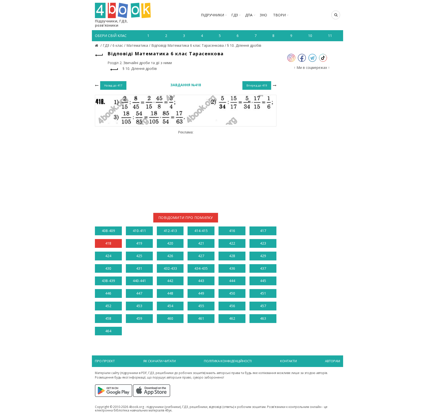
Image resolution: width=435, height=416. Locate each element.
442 (170, 280)
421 (201, 243)
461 (201, 318)
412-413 (170, 230)
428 (232, 255)
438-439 (108, 280)
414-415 (201, 230)
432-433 (170, 268)
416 (232, 230)
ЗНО (263, 15)
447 (139, 293)
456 (232, 305)
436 (232, 268)
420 (170, 243)
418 (108, 243)
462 (232, 318)
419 (139, 243)
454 (170, 305)
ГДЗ (234, 15)
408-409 (108, 230)
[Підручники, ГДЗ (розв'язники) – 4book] (97, 45)
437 (263, 268)
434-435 (201, 268)
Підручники (212, 15)
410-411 (139, 230)
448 (170, 293)
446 (108, 293)
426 (170, 255)
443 (201, 280)
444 (232, 280)
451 (263, 293)
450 (232, 293)
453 (139, 305)
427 (201, 255)
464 (108, 331)
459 (139, 318)
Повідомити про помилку (185, 217)
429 (263, 255)
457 (263, 305)
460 (170, 318)
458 (108, 318)
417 (263, 230)
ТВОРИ (279, 15)
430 (108, 268)
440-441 (139, 280)
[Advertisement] (185, 169)
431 (139, 268)
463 (263, 318)
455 (201, 305)
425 (139, 255)
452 (108, 305)
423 (263, 243)
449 (201, 293)
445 (263, 280)
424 (108, 255)
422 (232, 243)
